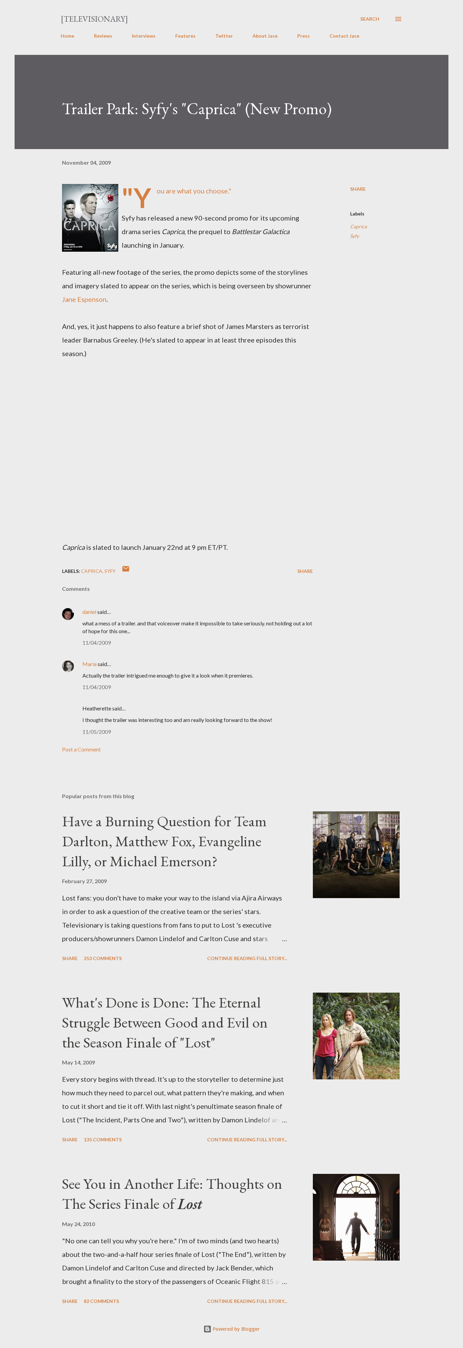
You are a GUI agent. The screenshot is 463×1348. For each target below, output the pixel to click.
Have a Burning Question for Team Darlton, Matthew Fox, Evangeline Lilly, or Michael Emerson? (164, 840)
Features (185, 36)
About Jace (265, 36)
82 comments (101, 1301)
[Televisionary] (94, 19)
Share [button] (358, 189)
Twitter (224, 36)
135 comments (103, 1139)
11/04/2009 (96, 642)
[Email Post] (126, 571)
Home (67, 36)
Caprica (358, 226)
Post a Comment (81, 749)
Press (303, 36)
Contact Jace (344, 36)
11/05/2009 (96, 731)
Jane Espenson (84, 299)
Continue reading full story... (247, 958)
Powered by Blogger (236, 1329)
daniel (89, 611)
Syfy (354, 236)
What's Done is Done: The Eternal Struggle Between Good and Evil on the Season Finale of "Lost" (165, 1022)
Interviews (144, 36)
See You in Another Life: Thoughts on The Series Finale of (172, 1193)
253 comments (103, 958)
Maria (89, 664)
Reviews (103, 36)
